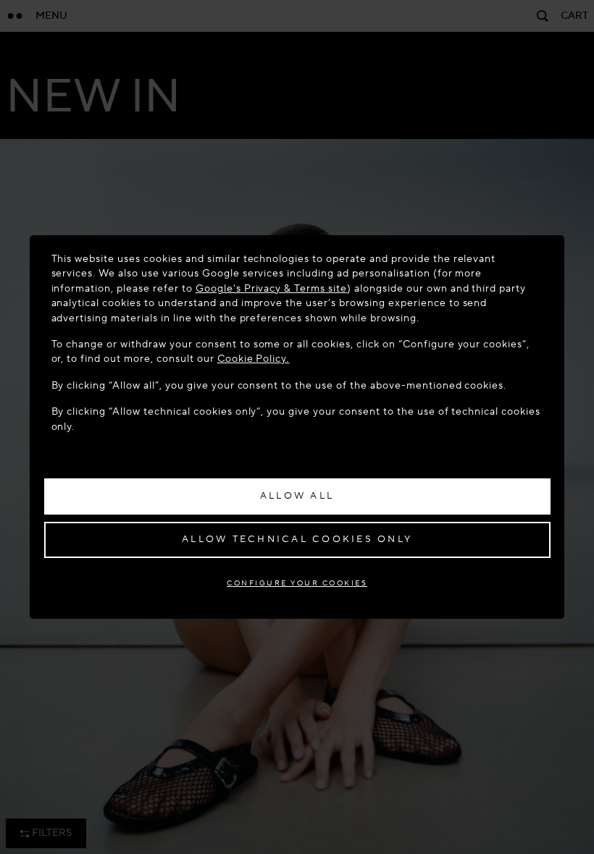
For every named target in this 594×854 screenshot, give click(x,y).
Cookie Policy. (253, 358)
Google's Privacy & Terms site (271, 288)
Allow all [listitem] (297, 496)
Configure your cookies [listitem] (297, 583)
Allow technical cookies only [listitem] (297, 539)
